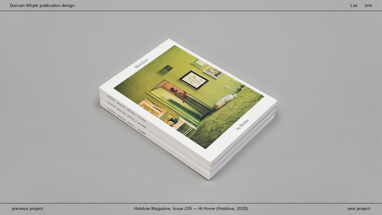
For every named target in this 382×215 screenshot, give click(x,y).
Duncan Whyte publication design (42, 5)
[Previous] (95, 107)
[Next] (286, 107)
